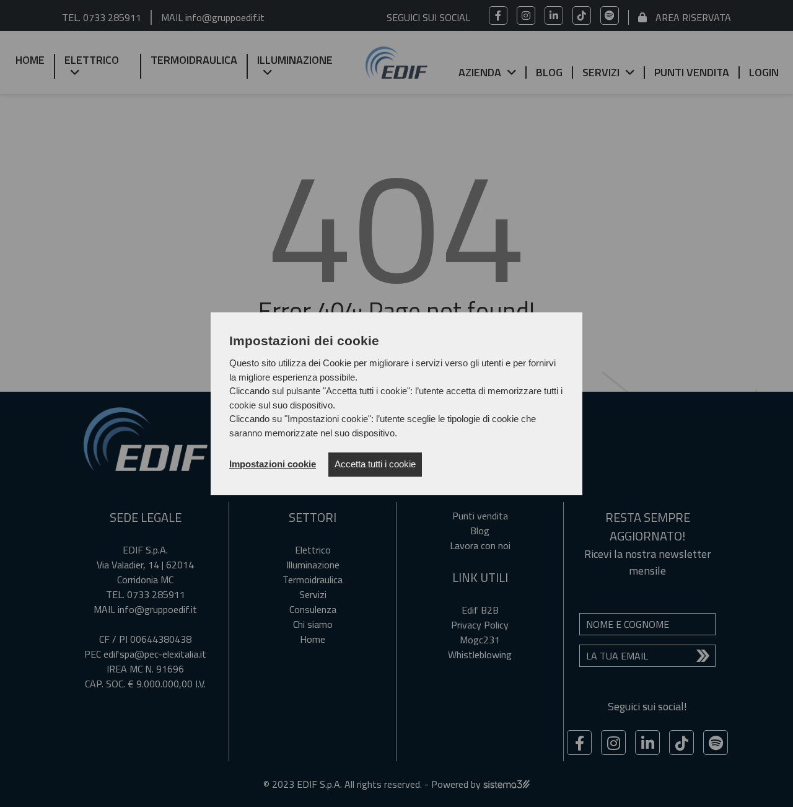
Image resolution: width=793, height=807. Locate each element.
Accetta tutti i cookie (375, 464)
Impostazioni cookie (272, 464)
